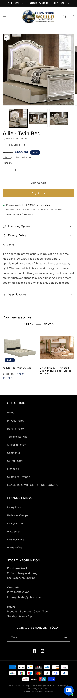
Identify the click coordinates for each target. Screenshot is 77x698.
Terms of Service (17, 436)
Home (10, 412)
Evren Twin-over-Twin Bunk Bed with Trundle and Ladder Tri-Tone (55, 371)
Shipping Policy (16, 444)
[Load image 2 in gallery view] (38, 118)
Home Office (14, 547)
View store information (19, 214)
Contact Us (14, 453)
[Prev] (4, 119)
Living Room (14, 507)
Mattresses (14, 531)
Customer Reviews (18, 477)
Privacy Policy (15, 420)
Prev (29, 324)
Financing (13, 469)
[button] (4, 16)
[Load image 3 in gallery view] (58, 118)
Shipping (7, 157)
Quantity (7, 163)
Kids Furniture (15, 539)
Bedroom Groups (17, 515)
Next (47, 324)
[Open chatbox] (69, 691)
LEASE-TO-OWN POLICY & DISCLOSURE (32, 485)
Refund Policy (15, 428)
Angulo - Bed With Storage (17, 368)
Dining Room (15, 523)
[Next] (73, 119)
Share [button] (10, 245)
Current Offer (15, 461)
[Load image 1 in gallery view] (18, 118)
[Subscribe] (66, 637)
